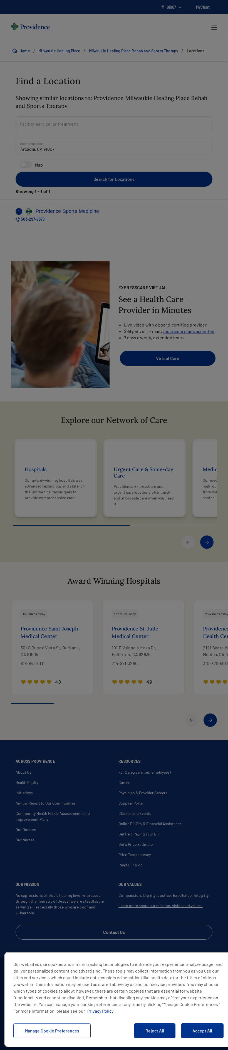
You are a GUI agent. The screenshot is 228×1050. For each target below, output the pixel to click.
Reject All (154, 1030)
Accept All (202, 1030)
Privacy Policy (100, 1011)
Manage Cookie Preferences (52, 1030)
